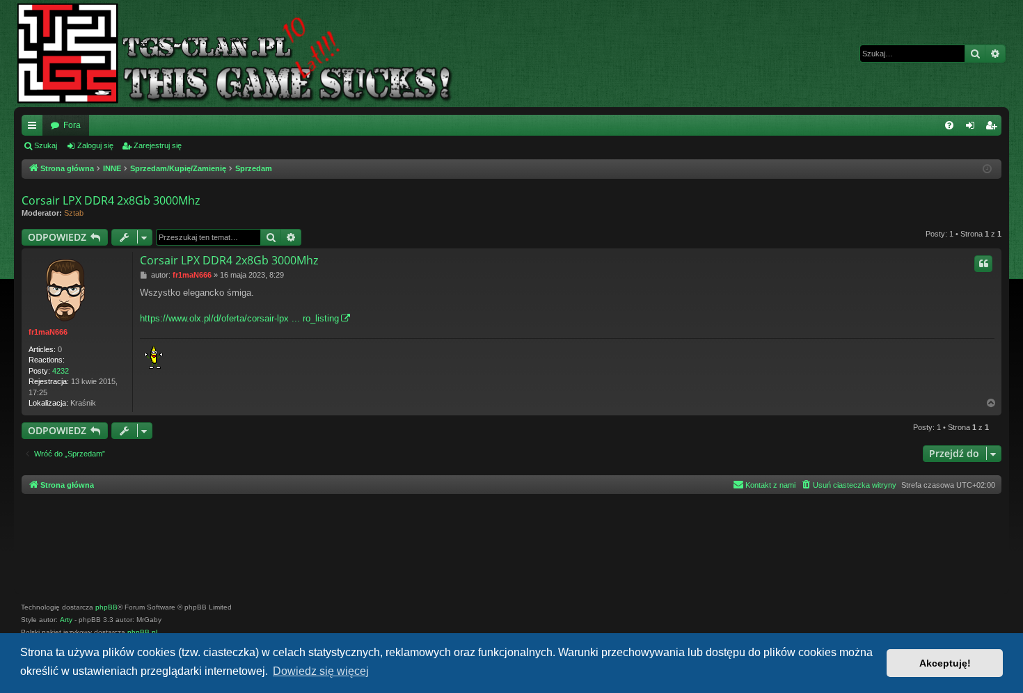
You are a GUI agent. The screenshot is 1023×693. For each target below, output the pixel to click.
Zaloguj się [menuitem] (973, 128)
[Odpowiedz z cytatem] (983, 263)
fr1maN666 (48, 332)
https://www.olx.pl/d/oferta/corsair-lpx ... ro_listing (239, 318)
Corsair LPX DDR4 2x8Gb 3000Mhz (111, 200)
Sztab (74, 213)
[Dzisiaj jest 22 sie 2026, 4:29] (988, 169)
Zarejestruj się (158, 145)
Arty (66, 619)
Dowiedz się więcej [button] (321, 671)
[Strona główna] (246, 53)
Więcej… (34, 128)
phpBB (106, 607)
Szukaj (45, 145)
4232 (60, 371)
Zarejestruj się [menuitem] (993, 128)
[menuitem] (949, 125)
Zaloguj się (95, 145)
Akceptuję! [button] (945, 663)
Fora (72, 125)
